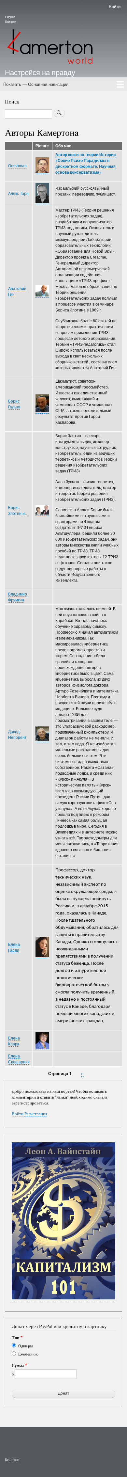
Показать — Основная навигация (35, 84)
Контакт (12, 1459)
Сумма (18, 1365)
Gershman (17, 166)
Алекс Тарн (18, 193)
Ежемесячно (28, 1354)
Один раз (25, 1345)
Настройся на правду (40, 72)
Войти (114, 6)
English (10, 17)
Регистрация (35, 1114)
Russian (10, 22)
